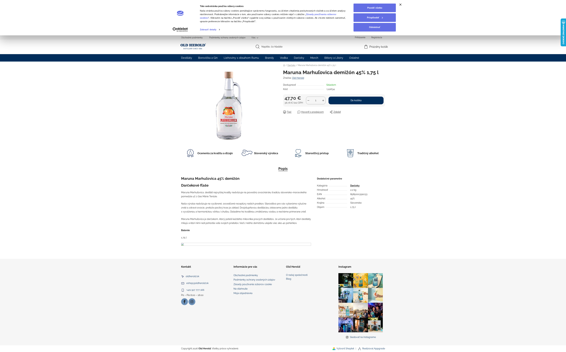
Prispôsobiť (373, 17)
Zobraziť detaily (208, 29)
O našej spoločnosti (296, 275)
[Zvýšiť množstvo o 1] (323, 100)
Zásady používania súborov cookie (253, 284)
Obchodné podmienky (192, 37)
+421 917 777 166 (195, 290)
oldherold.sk (192, 276)
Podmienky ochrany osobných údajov (227, 37)
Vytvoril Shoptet (345, 348)
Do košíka (356, 100)
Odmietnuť (374, 27)
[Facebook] (184, 301)
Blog (288, 279)
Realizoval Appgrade (373, 348)
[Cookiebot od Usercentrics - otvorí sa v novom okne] (180, 29)
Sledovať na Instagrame (363, 337)
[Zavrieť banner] (400, 5)
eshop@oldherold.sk (197, 283)
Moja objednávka (243, 293)
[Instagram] (192, 301)
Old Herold (298, 77)
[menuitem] (186, 57)
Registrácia (376, 37)
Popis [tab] (283, 168)
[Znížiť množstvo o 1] (308, 100)
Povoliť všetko (374, 8)
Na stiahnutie (241, 288)
